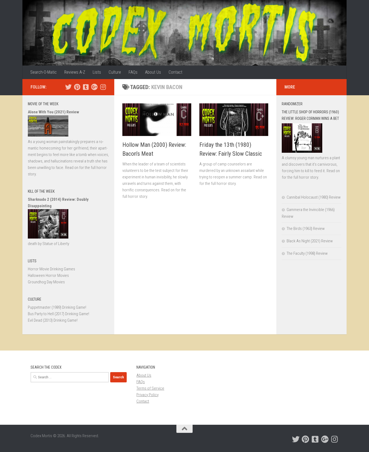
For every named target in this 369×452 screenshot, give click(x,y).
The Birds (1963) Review (306, 228)
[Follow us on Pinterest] (77, 87)
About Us (153, 72)
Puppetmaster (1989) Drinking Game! (57, 307)
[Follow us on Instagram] (103, 87)
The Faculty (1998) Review (307, 253)
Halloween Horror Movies (48, 275)
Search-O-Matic (43, 72)
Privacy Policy (147, 394)
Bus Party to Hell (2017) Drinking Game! (58, 313)
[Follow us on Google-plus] (94, 87)
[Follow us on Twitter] (68, 87)
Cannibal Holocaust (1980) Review (314, 197)
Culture (115, 72)
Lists (97, 72)
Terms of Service (150, 388)
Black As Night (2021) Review (310, 241)
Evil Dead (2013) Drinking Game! (53, 320)
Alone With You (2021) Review (53, 112)
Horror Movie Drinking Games (51, 269)
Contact (175, 72)
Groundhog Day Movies (46, 282)
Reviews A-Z (74, 72)
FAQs (133, 72)
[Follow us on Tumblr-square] (85, 87)
